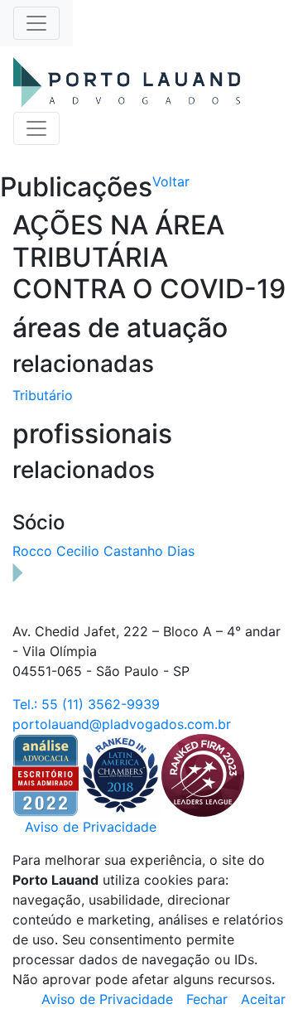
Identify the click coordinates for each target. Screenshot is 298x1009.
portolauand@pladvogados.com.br (121, 724)
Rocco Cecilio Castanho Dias (103, 551)
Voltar (171, 181)
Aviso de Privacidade (90, 826)
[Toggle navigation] (36, 23)
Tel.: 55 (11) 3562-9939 (86, 704)
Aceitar (263, 999)
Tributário (42, 395)
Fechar (207, 999)
